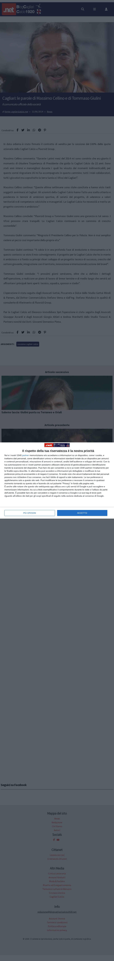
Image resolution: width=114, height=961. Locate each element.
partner (25, 455)
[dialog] (57, 480)
